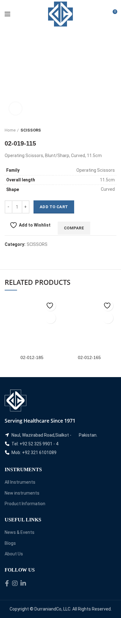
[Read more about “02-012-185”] (50, 318)
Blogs (10, 543)
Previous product (101, 130)
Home (10, 130)
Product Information (25, 503)
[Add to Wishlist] (50, 305)
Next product (113, 130)
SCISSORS (30, 130)
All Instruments (20, 482)
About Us (14, 553)
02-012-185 (31, 357)
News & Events (19, 532)
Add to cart (54, 206)
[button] (107, 318)
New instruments (22, 493)
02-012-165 (89, 357)
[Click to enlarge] (15, 108)
